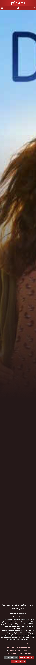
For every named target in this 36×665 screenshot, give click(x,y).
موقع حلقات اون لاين (10, 653)
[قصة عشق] (18, 3)
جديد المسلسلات (10, 644)
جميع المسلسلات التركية (23, 647)
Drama (29, 644)
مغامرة (11, 650)
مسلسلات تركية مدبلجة (21, 650)
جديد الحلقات (21, 644)
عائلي (7, 647)
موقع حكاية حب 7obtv (24, 653)
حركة (13, 647)
